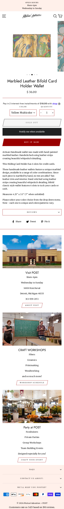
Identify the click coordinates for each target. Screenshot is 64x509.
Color (23, 107)
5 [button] (37, 75)
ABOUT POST (32, 305)
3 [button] (32, 75)
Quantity (47, 107)
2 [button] (30, 75)
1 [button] (27, 75)
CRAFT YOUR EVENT (32, 460)
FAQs (32, 469)
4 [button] (35, 75)
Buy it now (31, 142)
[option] (32, 5)
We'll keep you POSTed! (32, 487)
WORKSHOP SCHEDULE (32, 383)
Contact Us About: (32, 478)
